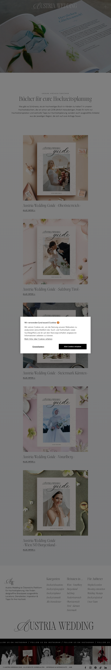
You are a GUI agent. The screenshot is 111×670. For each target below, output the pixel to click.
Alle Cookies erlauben (72, 346)
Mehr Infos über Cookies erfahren (38, 339)
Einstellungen (38, 347)
